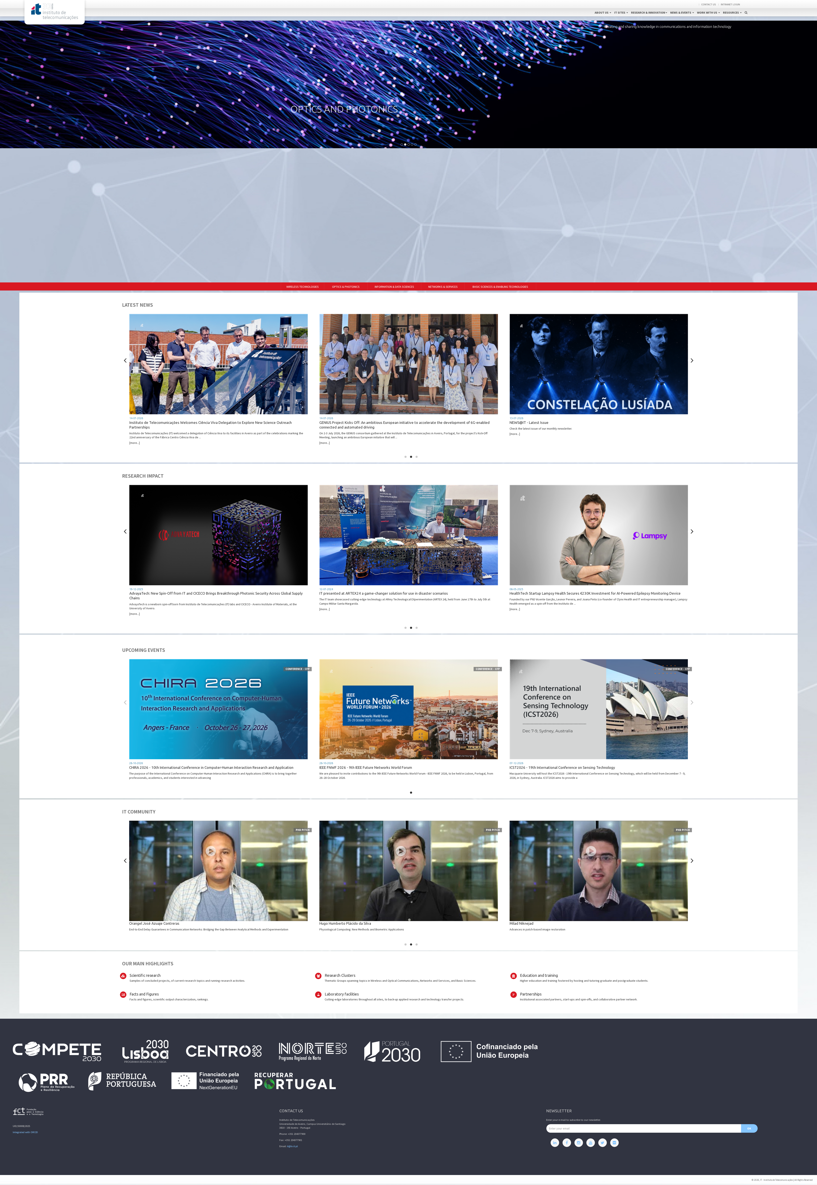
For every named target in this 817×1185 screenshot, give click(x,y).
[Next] (691, 360)
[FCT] (28, 1112)
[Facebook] (567, 1142)
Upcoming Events (143, 650)
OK (749, 1128)
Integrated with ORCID (25, 1132)
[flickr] (614, 1142)
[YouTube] (590, 1142)
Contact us (708, 4)
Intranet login (730, 4)
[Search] (746, 8)
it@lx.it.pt (292, 1146)
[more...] (200, 431)
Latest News (137, 305)
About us (602, 12)
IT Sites (620, 12)
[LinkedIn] (555, 1142)
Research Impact (143, 476)
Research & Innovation (648, 12)
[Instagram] (578, 1142)
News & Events (681, 12)
